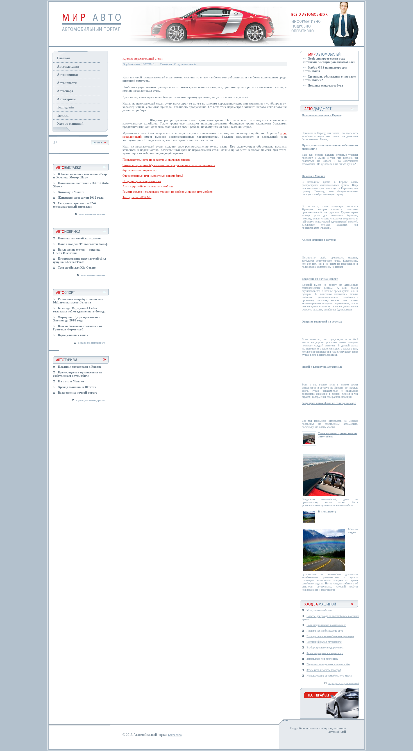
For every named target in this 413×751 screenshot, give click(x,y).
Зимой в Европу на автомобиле (322, 366)
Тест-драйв (65, 107)
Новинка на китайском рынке (79, 238)
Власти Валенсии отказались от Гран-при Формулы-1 (77, 327)
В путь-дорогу (327, 511)
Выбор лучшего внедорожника (325, 647)
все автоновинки (93, 275)
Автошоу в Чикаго (71, 192)
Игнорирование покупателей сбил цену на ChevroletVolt (79, 260)
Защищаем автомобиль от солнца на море (329, 403)
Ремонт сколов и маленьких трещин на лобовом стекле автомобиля (167, 191)
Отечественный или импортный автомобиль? (152, 175)
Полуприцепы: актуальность (141, 181)
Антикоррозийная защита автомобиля (147, 186)
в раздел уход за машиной (343, 683)
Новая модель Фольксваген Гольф (83, 244)
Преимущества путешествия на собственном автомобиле (77, 374)
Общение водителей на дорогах (322, 321)
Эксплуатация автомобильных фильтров (330, 636)
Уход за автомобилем (319, 610)
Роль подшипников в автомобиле (326, 625)
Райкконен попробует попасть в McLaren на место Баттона (78, 300)
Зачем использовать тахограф (324, 669)
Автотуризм (66, 99)
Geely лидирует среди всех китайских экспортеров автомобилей (329, 60)
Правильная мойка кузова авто (325, 630)
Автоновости (67, 83)
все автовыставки (92, 214)
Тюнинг (63, 115)
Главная (63, 58)
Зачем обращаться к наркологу (325, 653)
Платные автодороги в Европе (79, 366)
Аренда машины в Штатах (77, 387)
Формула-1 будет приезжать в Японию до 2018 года (76, 318)
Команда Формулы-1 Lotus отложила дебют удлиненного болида (79, 309)
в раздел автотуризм (90, 400)
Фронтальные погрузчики (139, 170)
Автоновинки (67, 75)
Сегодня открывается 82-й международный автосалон (74, 204)
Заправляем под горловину (322, 658)
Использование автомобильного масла (329, 675)
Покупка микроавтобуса (325, 85)
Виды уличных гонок (73, 335)
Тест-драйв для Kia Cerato (77, 267)
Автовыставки (68, 67)
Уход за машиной (70, 124)
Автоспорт (65, 91)
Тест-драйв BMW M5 (136, 197)
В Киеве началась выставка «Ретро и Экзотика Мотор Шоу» (80, 175)
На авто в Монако (71, 381)
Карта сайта (174, 734)
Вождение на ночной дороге (77, 392)
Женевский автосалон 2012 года (81, 197)
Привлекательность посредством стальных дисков (156, 159)
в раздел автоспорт (91, 342)
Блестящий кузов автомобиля (324, 641)
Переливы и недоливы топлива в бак (328, 664)
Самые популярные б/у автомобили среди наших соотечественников (168, 165)
